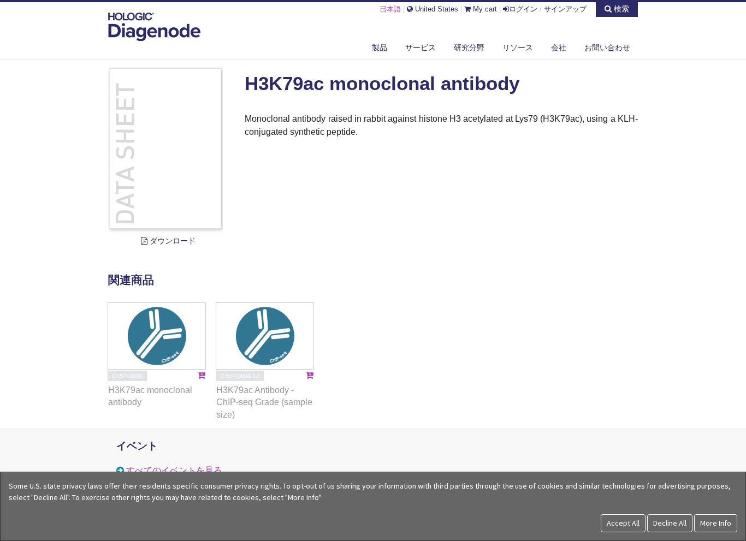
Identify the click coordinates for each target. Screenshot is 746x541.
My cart (484, 9)
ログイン (523, 9)
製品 (379, 47)
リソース (517, 47)
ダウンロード (171, 240)
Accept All (623, 523)
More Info (715, 523)
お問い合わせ (607, 47)
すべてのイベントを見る (174, 470)
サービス (420, 47)
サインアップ (565, 9)
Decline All (669, 523)
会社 (558, 47)
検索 (620, 8)
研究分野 (469, 47)
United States (435, 9)
